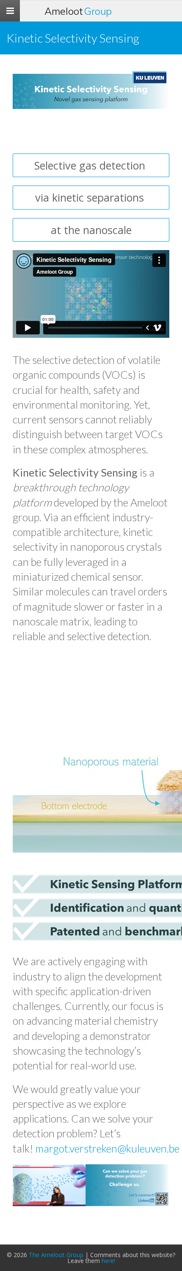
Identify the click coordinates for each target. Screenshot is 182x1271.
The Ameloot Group (56, 1255)
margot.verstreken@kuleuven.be (107, 1148)
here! (108, 1261)
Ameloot (78, 11)
